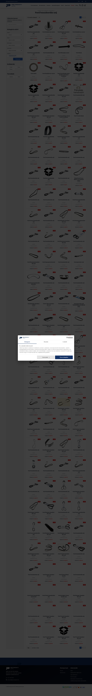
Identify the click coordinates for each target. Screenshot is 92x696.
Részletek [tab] (46, 341)
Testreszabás (45, 357)
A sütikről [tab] (65, 341)
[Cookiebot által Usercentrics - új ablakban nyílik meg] (67, 338)
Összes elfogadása (64, 357)
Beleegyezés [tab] (27, 341)
